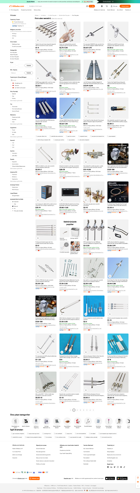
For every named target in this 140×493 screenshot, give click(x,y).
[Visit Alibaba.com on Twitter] (115, 467)
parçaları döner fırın (42, 136)
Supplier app (67, 478)
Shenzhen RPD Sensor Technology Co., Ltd (117, 54)
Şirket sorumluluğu (17, 454)
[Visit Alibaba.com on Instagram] (118, 467)
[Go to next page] (93, 410)
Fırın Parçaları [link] (75, 15)
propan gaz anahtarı (59, 139)
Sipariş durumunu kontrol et (114, 454)
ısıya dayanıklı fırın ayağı (75, 437)
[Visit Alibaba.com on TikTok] (124, 467)
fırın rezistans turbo (60, 437)
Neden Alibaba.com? (17, 448)
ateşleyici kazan (83, 136)
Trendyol (87, 485)
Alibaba (36, 15)
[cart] (107, 6)
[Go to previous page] (70, 410)
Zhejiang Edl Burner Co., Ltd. (114, 127)
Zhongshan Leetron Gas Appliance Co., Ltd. (94, 175)
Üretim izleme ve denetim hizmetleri (45, 461)
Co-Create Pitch (16, 451)
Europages (93, 485)
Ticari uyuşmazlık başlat (89, 454)
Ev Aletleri (43, 15)
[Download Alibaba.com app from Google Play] (122, 478)
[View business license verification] (84, 490)
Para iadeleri (86, 457)
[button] (87, 6)
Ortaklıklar (109, 461)
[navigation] (21, 213)
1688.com (53, 485)
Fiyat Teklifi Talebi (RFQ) (66, 453)
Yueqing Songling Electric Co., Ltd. (68, 212)
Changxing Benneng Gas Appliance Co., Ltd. (117, 211)
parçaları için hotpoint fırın (98, 136)
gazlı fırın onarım (71, 136)
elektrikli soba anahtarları (57, 136)
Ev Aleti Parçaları (52, 15)
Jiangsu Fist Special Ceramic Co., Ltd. (68, 54)
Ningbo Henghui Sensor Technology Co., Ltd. (46, 173)
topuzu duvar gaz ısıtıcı (34, 433)
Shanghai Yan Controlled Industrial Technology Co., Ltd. (117, 173)
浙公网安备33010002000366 (96, 490)
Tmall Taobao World (62, 485)
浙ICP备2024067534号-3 (111, 490)
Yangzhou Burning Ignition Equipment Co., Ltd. (46, 51)
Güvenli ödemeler (40, 448)
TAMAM (28, 65)
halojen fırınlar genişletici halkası (34, 437)
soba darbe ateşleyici (84, 139)
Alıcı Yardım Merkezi (88, 448)
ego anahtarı (72, 139)
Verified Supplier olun (112, 457)
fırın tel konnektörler (81, 433)
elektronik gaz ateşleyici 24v (44, 139)
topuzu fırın (69, 433)
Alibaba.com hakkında (18, 445)
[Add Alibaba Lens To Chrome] (34, 478)
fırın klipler (93, 433)
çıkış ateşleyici (112, 136)
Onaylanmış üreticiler (65, 450)
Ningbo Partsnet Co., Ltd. (89, 51)
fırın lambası (49, 437)
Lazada (70, 485)
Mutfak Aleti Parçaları (64, 15)
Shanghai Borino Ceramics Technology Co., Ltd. (46, 128)
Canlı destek (86, 451)
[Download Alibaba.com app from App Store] (110, 478)
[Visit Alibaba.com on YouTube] (121, 467)
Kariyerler (14, 457)
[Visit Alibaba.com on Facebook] (108, 467)
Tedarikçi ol (110, 448)
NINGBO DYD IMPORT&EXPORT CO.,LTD (45, 91)
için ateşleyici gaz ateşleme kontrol (108, 433)
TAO (83, 485)
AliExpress (47, 485)
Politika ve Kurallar (40, 464)
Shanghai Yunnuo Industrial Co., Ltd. (116, 92)
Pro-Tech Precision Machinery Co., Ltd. (93, 89)
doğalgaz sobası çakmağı (91, 437)
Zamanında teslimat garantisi (43, 454)
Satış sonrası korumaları (42, 457)
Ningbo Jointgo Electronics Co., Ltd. (68, 130)
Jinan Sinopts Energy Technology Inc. (92, 129)
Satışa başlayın (110, 451)
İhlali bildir (85, 464)
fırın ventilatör (59, 433)
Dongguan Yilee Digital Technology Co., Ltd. (46, 214)
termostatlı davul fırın (107, 437)
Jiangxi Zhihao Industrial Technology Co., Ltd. (70, 176)
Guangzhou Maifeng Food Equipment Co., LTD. (70, 92)
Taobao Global (76, 485)
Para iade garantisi (40, 451)
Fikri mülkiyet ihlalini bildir (89, 461)
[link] (138, 477)
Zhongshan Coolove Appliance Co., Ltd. (93, 211)
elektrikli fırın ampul (17, 437)
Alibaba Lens (21, 478)
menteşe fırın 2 (47, 433)
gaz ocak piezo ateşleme (18, 433)
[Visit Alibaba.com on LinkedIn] (111, 467)
